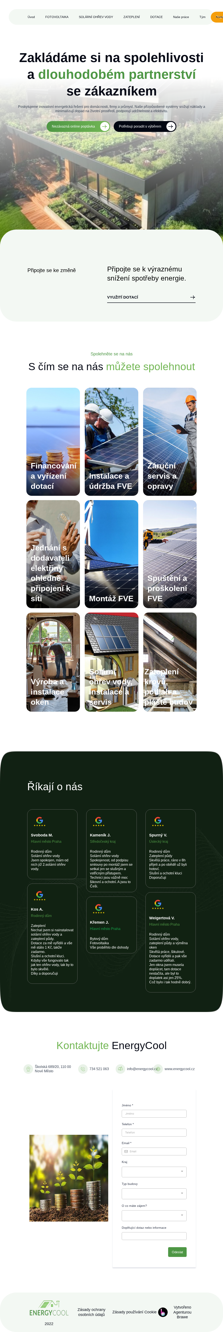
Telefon (128, 1124)
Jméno (127, 1105)
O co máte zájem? (134, 1205)
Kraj (124, 1162)
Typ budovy (130, 1184)
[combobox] (154, 1172)
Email (126, 1143)
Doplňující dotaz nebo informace (144, 1227)
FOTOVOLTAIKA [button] (56, 17)
